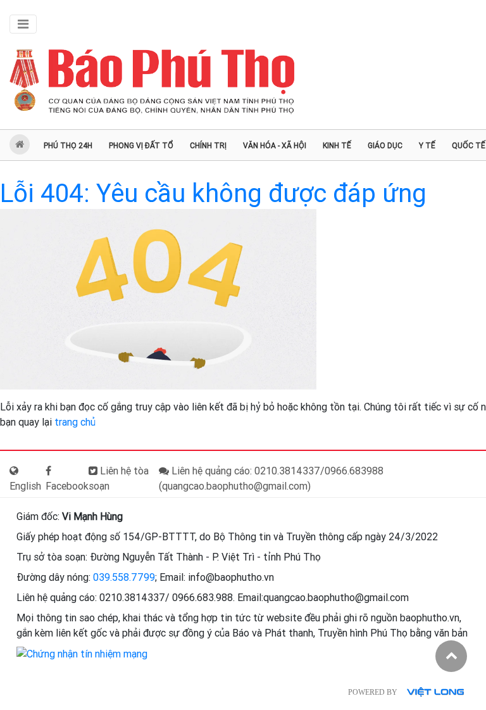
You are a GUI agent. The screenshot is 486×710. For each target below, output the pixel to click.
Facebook (67, 486)
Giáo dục (385, 145)
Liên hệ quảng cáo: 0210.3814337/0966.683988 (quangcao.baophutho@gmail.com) (271, 478)
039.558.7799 (124, 577)
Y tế (427, 145)
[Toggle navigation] (23, 24)
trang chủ (75, 422)
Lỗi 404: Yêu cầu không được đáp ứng (213, 193)
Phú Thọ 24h (68, 145)
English (25, 486)
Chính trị (208, 145)
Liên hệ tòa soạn (119, 478)
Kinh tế (337, 145)
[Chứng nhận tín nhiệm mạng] (81, 653)
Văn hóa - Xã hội (274, 145)
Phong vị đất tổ (141, 145)
